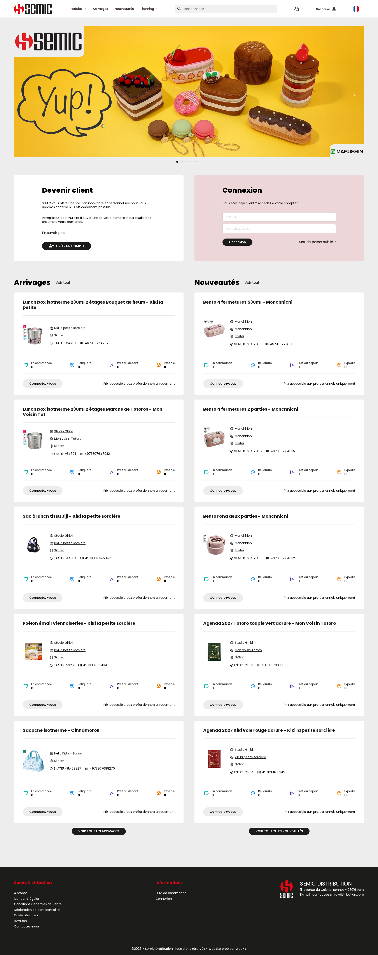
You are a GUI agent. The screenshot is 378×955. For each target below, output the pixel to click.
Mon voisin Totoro (67, 439)
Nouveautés (124, 9)
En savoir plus (53, 233)
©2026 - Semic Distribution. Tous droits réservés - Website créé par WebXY (189, 948)
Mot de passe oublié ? (317, 242)
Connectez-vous (42, 383)
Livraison (20, 921)
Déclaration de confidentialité (37, 910)
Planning (147, 9)
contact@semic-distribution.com (338, 894)
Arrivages (100, 9)
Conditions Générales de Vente (38, 904)
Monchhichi (243, 322)
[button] (326, 9)
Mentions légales (27, 898)
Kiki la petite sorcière (70, 328)
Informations (169, 882)
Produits (75, 9)
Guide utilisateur (26, 915)
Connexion (237, 242)
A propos (20, 893)
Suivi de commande (171, 893)
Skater (59, 335)
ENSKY (239, 657)
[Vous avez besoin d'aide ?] (296, 9)
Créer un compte (70, 246)
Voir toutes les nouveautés (279, 831)
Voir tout (63, 282)
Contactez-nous (27, 926)
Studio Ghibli (63, 431)
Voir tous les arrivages (98, 831)
